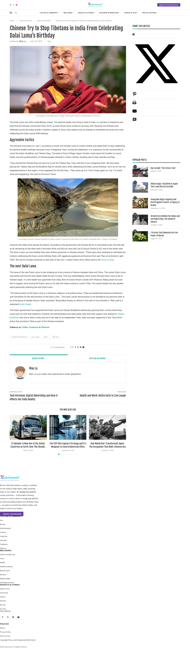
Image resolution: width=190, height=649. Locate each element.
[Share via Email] (83, 347)
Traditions (4, 544)
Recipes (3, 574)
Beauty (2, 524)
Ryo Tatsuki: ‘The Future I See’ (163, 168)
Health (2, 562)
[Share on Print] (134, 104)
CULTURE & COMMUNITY (11, 516)
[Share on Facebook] (75, 347)
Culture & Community (49, 13)
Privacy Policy (5, 632)
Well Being (67, 13)
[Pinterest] (16, 5)
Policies (4, 624)
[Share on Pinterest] (134, 95)
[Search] (16, 13)
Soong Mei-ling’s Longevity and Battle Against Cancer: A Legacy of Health (165, 202)
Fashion (3, 532)
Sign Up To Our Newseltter (168, 5)
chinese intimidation (19, 337)
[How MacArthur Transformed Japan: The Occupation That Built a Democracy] (107, 427)
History (3, 597)
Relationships (5, 578)
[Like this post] (73, 347)
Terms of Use (5, 636)
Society (3, 609)
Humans (3, 601)
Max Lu (22, 41)
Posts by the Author (97, 358)
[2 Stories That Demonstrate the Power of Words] (140, 236)
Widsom (3, 548)
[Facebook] (10, 5)
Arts (1, 520)
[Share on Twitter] (78, 347)
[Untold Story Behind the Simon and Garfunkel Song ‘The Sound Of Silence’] (140, 220)
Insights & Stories (86, 13)
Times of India (107, 260)
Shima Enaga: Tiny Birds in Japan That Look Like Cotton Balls (164, 185)
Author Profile (38, 358)
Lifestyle (3, 540)
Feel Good (4, 593)
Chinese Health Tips (7, 554)
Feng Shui (3, 536)
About (2, 628)
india (46, 337)
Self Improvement (7, 582)
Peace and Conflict (44, 21)
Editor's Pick (5, 589)
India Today (25, 304)
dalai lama (35, 337)
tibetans (55, 337)
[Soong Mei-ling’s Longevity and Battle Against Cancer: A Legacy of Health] (140, 203)
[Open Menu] (11, 13)
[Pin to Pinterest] (80, 347)
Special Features (149, 13)
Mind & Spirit (5, 570)
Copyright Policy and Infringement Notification (18, 640)
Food (2, 558)
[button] (13, 435)
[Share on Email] (134, 112)
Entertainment (5, 528)
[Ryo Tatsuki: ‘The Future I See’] (140, 172)
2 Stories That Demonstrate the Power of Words (164, 234)
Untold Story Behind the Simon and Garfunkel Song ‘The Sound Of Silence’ (165, 219)
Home (12, 21)
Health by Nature (6, 566)
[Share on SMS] (134, 121)
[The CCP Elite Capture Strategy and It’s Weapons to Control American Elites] (67, 427)
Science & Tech (130, 13)
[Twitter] (13, 5)
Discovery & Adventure (109, 13)
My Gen (3, 605)
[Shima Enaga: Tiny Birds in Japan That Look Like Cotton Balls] (140, 187)
